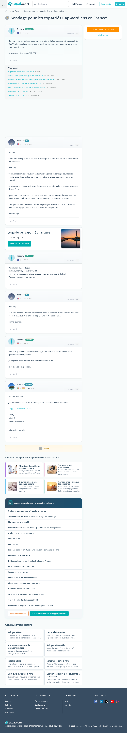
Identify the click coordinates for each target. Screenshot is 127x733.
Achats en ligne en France (19, 91)
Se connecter (106, 4)
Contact (8, 701)
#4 (77, 299)
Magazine (79, 4)
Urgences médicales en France (21, 71)
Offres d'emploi (41, 709)
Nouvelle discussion (104, 29)
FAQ (66, 701)
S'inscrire (120, 4)
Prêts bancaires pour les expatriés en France (26, 87)
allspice (20, 141)
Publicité (8, 705)
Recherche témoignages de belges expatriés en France (31, 79)
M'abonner (103, 35)
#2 (77, 145)
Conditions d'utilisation (112, 726)
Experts (67, 705)
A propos (9, 709)
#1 (77, 33)
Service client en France (18, 95)
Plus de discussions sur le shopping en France (49, 613)
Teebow (20, 29)
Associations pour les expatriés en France (25, 75)
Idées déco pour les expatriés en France (24, 83)
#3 (77, 260)
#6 (77, 389)
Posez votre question (18, 613)
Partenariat (10, 712)
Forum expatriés (41, 701)
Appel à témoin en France (21, 409)
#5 (77, 344)
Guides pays (40, 705)
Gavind (20, 385)
